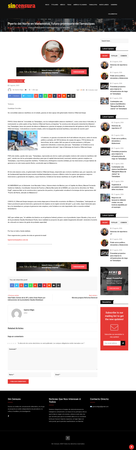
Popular (114, 56)
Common (123, 56)
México (62, 4)
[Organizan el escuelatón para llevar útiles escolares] (105, 185)
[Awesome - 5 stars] (16, 343)
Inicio (47, 4)
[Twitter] (17, 285)
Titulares (54, 4)
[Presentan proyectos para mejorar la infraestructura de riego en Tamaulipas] (104, 86)
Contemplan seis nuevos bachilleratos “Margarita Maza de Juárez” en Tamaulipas (119, 171)
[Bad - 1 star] (8, 343)
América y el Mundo (80, 4)
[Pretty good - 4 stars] (14, 343)
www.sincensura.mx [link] (77, 409)
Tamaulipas (93, 4)
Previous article (14, 295)
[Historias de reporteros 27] (104, 65)
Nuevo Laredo (104, 4)
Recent (105, 56)
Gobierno (114, 4)
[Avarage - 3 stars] (12, 343)
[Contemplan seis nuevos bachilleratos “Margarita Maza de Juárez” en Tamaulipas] (104, 101)
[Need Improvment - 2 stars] (10, 343)
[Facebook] (12, 285)
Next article (92, 295)
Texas (69, 4)
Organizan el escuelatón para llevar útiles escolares (120, 187)
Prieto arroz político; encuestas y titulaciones (119, 141)
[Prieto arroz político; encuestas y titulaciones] (104, 76)
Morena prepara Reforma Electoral (84, 298)
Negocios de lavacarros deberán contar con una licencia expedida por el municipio (119, 202)
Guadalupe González (20, 27)
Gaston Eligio (29, 310)
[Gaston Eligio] (26, 90)
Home (11, 27)
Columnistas (112, 14)
